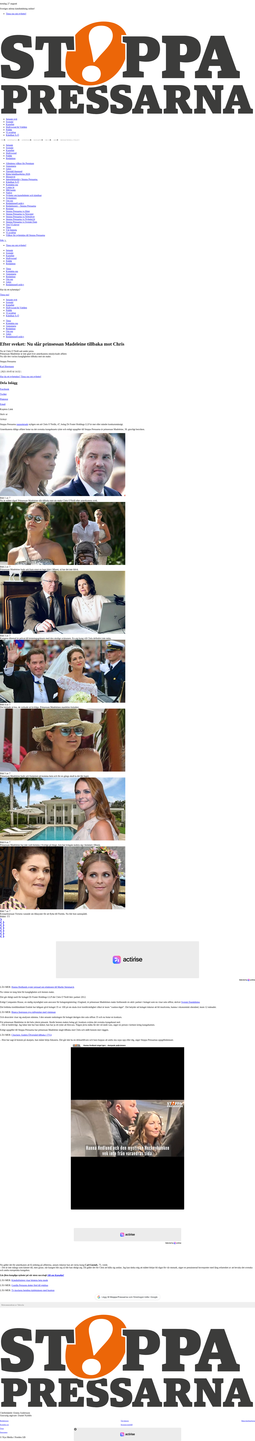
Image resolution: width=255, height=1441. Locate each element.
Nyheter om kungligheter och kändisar (24, 195)
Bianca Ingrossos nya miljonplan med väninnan (34, 1012)
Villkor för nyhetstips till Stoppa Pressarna (25, 235)
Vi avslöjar (11, 132)
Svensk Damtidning (190, 1002)
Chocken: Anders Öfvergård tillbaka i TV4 (32, 1035)
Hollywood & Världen (16, 127)
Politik (9, 129)
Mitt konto (11, 190)
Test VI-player (12, 224)
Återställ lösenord (14, 171)
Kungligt (10, 124)
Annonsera (27, 140)
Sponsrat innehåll (127, 1424)
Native (9, 192)
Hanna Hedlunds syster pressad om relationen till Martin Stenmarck (43, 987)
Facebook (4, 389)
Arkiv (56, 140)
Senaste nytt (11, 119)
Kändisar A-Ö (12, 135)
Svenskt (9, 121)
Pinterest (4, 399)
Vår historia (11, 230)
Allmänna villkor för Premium (20, 163)
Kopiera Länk (6, 409)
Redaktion (38, 140)
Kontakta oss (14, 140)
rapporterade (22, 424)
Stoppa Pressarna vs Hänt (18, 211)
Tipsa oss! (4, 294)
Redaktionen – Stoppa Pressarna (21, 206)
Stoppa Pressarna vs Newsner (19, 214)
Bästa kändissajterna (248, 1421)
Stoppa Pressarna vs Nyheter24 (20, 219)
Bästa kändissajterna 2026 (18, 174)
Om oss (48, 140)
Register (10, 208)
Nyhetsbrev (11, 198)
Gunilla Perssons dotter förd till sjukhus (30, 1285)
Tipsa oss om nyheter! (16, 13)
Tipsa (3, 140)
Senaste (9, 145)
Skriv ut (3, 414)
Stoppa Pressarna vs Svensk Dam (21, 222)
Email (2, 404)
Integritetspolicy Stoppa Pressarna (22, 179)
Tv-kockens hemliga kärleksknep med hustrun (33, 1290)
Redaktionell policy (70, 140)
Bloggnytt (10, 176)
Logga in (10, 187)
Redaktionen (4, 1421)
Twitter (3, 394)
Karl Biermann (7, 366)
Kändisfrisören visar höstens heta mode (30, 1280)
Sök (2, 240)
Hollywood (11, 153)
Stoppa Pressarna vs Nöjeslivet (20, 216)
